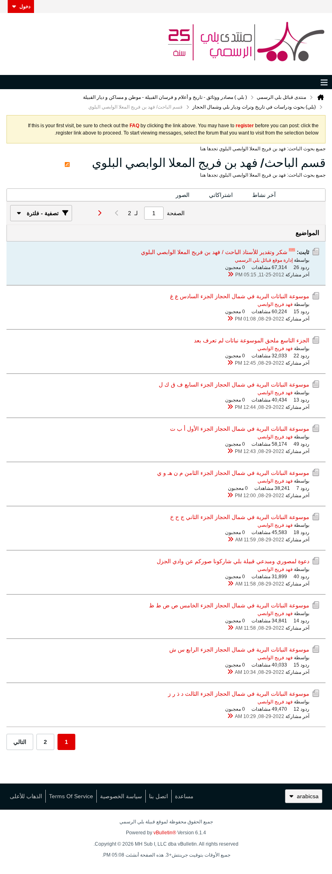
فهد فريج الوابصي (275, 304)
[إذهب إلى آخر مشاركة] (230, 274)
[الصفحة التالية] (97, 213)
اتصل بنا (158, 796)
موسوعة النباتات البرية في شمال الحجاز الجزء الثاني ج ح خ (239, 517)
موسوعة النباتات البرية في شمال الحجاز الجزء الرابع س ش (239, 649)
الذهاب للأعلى (26, 796)
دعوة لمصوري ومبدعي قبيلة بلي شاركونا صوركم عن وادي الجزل (233, 561)
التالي (19, 742)
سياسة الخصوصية (121, 796)
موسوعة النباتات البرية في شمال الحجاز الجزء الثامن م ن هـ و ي (233, 473)
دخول (24, 6)
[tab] (305, 195)
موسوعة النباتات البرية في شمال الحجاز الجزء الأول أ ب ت (239, 428)
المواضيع (305, 195)
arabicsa (308, 796)
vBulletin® (164, 833)
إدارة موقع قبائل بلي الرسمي (264, 260)
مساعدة (184, 796)
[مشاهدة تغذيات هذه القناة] (67, 163)
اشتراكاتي (221, 195)
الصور (182, 195)
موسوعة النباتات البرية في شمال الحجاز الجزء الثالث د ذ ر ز (238, 693)
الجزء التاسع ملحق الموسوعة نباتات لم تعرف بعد (251, 340)
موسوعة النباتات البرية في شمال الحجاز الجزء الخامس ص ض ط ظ (229, 605)
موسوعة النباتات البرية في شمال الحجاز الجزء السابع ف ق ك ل (234, 384)
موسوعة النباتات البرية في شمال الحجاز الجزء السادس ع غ (239, 296)
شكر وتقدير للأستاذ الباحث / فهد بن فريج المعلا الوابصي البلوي (214, 252)
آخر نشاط (264, 195)
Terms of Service (71, 796)
